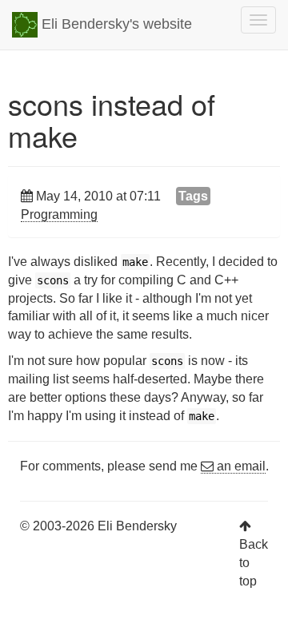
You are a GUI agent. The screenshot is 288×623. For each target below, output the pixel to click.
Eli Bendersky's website (115, 24)
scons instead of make (111, 119)
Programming (59, 214)
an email (240, 466)
